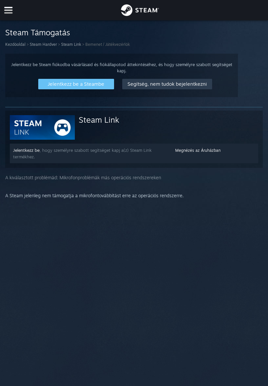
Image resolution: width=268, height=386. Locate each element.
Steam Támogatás (37, 32)
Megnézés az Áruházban (198, 150)
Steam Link (71, 44)
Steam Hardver (43, 44)
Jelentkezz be (26, 150)
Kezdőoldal (15, 44)
